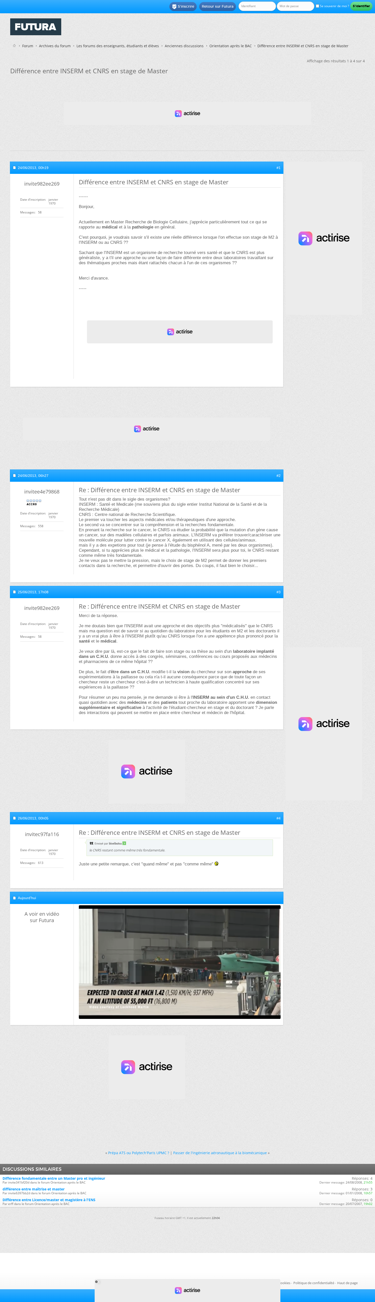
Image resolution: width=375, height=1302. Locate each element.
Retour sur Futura (217, 6)
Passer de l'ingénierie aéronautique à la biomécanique (220, 1152)
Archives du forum (55, 45)
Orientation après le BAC (230, 45)
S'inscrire (183, 6)
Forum (27, 45)
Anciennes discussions (184, 45)
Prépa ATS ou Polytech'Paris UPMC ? (138, 1152)
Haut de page (347, 1283)
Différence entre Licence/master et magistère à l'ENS (49, 1199)
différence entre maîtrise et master (34, 1189)
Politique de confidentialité (313, 1283)
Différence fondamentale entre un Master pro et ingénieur (54, 1178)
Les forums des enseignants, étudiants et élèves (118, 45)
